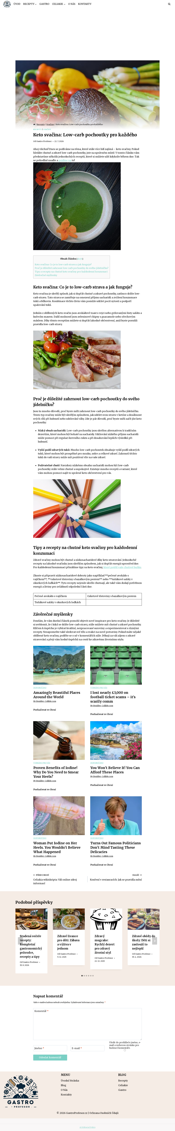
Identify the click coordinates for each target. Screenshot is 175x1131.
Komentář (41, 1011)
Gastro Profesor (44, 141)
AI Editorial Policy (88, 1127)
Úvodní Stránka (70, 1080)
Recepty (37, 129)
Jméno (39, 1048)
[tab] (82, 975)
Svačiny (47, 129)
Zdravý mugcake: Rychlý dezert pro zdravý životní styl (105, 944)
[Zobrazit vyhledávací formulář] (169, 4)
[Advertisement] (87, 29)
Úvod (17, 3)
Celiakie (123, 1085)
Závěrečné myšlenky (46, 275)
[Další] (154, 941)
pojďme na (65, 160)
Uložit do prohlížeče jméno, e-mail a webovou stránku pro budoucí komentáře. (125, 1045)
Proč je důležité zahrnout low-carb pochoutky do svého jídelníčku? (71, 268)
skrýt (79, 259)
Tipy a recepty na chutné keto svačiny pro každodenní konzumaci (71, 271)
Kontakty (84, 3)
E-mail (77, 1048)
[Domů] (34, 124)
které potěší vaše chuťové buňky (122, 567)
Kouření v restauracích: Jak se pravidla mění (116, 877)
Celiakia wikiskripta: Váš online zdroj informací (55, 879)
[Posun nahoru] (168, 1127)
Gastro (44, 3)
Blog (63, 1085)
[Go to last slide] (20, 941)
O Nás (71, 3)
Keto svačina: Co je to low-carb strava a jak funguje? (63, 264)
